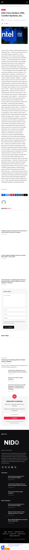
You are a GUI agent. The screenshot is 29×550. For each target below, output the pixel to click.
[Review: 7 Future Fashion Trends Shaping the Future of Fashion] (4, 514)
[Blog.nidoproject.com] (14, 2)
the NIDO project (22, 539)
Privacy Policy (12, 422)
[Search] (27, 2)
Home (2, 6)
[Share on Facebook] (2, 24)
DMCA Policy (13, 533)
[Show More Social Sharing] (9, 24)
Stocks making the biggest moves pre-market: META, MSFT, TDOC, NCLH (13, 256)
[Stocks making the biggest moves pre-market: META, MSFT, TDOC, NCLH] (14, 245)
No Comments (17, 20)
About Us (10, 531)
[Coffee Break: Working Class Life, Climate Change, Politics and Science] (4, 372)
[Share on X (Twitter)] (5, 24)
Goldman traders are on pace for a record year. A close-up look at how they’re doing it (14, 231)
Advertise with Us (19, 531)
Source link (4, 189)
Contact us (5, 533)
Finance (3, 9)
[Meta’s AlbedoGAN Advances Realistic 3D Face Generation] (4, 521)
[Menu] (2, 2)
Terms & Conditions (14, 535)
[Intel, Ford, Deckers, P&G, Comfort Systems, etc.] (14, 35)
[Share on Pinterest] (7, 24)
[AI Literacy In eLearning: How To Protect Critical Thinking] (14, 347)
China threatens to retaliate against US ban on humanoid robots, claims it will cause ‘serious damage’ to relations (13, 281)
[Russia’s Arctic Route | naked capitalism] (4, 379)
